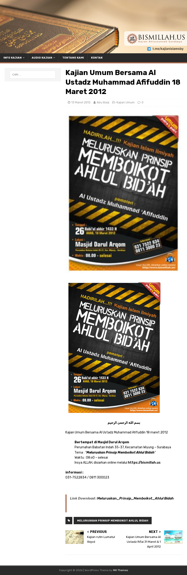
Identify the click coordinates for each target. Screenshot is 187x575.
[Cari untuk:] (32, 74)
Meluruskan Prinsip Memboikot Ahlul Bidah (112, 520)
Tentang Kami (73, 57)
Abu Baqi (103, 102)
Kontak (97, 57)
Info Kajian (12, 57)
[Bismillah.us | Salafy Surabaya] (93, 51)
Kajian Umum (126, 102)
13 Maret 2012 (81, 102)
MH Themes (120, 570)
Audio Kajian (42, 57)
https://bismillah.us (144, 463)
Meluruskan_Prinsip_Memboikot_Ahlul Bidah (135, 498)
